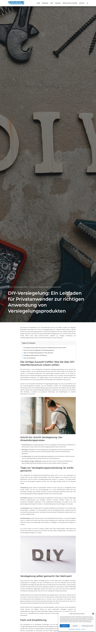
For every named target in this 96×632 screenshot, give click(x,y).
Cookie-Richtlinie (71, 629)
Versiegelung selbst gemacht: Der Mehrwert (35, 355)
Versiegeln (45, 3)
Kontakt (82, 3)
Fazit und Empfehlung (29, 358)
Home (38, 3)
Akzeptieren (65, 626)
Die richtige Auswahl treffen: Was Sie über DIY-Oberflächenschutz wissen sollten (44, 347)
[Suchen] (87, 3)
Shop (51, 3)
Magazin (57, 3)
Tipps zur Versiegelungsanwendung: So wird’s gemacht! (38, 353)
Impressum (83, 629)
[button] (93, 613)
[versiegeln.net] (16, 3)
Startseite (10, 287)
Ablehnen (75, 626)
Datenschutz (77, 629)
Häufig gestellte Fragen (69, 3)
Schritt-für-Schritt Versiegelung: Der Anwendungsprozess (38, 350)
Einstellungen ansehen (87, 626)
